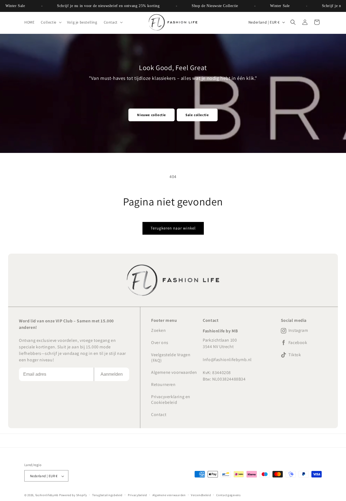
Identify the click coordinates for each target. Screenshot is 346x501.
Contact (158, 414)
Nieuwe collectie (151, 115)
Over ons (159, 342)
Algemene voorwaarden (174, 372)
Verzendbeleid (201, 495)
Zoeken (158, 330)
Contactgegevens (228, 495)
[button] (51, 22)
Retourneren (163, 384)
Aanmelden (112, 374)
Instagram (298, 330)
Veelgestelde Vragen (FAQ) (170, 357)
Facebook (297, 342)
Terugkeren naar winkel (173, 228)
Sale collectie (197, 115)
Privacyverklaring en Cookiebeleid (170, 399)
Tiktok (294, 355)
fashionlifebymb (47, 495)
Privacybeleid (137, 495)
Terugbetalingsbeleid (107, 495)
